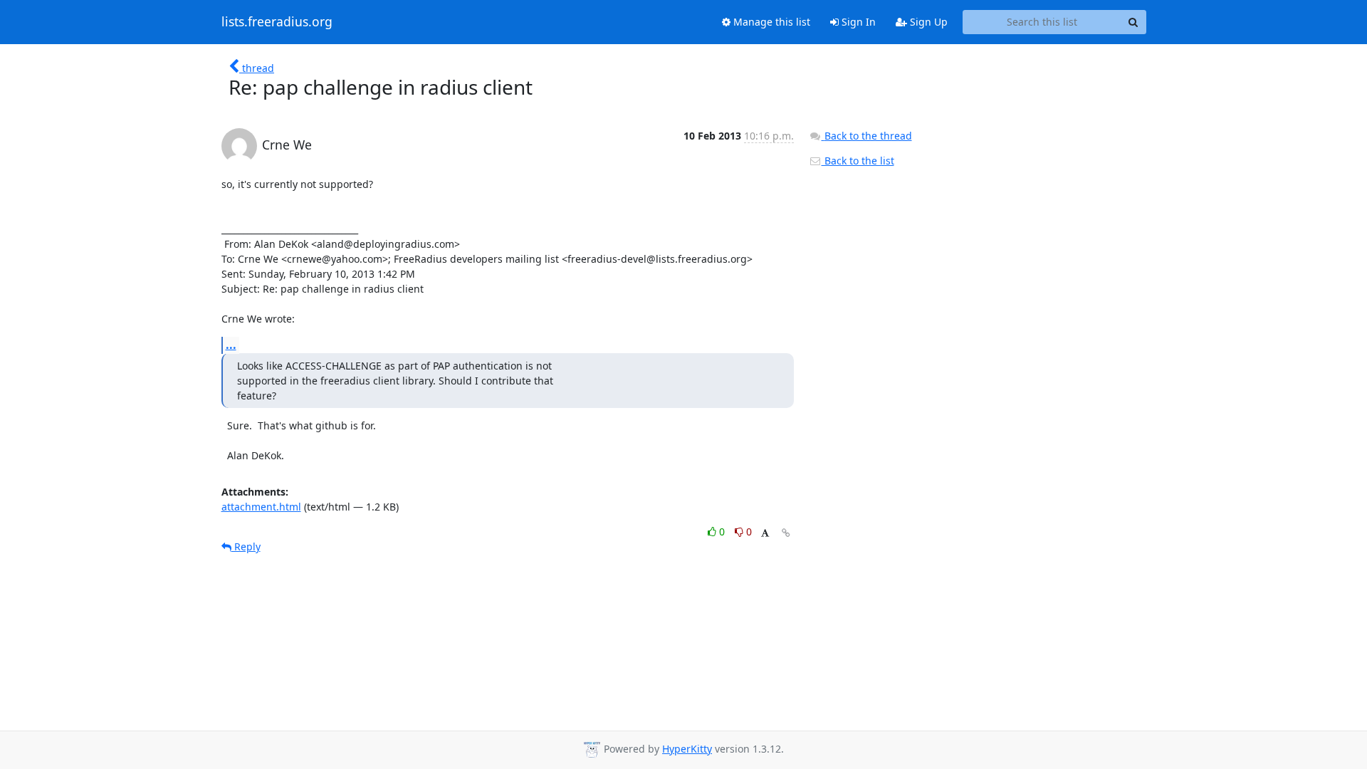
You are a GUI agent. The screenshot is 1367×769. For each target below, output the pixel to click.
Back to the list (858, 160)
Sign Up (927, 21)
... (231, 344)
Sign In (857, 21)
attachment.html (261, 506)
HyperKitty (687, 748)
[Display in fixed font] (765, 533)
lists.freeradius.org (276, 22)
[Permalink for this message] (786, 533)
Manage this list (770, 21)
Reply (246, 546)
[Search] (1133, 22)
